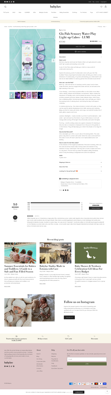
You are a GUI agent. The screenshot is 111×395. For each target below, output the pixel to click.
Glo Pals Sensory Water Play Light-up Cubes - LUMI (25, 26)
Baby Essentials (64, 12)
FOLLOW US (69, 317)
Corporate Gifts (41, 361)
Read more (7, 286)
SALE (54, 2)
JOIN (86, 364)
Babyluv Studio (43, 12)
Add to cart (80, 46)
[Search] (5, 7)
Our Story (39, 359)
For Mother (83, 12)
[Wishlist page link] (101, 7)
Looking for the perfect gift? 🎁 (68, 171)
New (20, 12)
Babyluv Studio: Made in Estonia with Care (52, 267)
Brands (56, 17)
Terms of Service (94, 387)
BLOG (90, 1)
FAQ (93, 1)
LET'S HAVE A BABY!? (102, 12)
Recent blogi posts (55, 239)
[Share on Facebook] (65, 190)
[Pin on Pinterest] (67, 190)
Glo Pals (10, 26)
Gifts (34, 12)
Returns (53, 356)
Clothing (74, 12)
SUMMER (27, 12)
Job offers (39, 371)
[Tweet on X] (63, 190)
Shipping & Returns (64, 162)
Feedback (54, 366)
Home (5, 26)
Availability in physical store (70, 178)
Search (38, 354)
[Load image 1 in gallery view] (32, 59)
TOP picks (6, 12)
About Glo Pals (63, 167)
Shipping (53, 354)
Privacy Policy (103, 387)
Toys (91, 12)
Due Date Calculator (57, 368)
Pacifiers (53, 12)
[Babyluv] (55, 6)
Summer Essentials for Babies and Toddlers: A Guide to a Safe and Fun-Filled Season (20, 269)
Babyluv (9, 383)
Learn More (69, 392)
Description (62, 57)
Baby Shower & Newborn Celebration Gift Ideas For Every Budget (89, 269)
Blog (38, 356)
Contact (97, 1)
